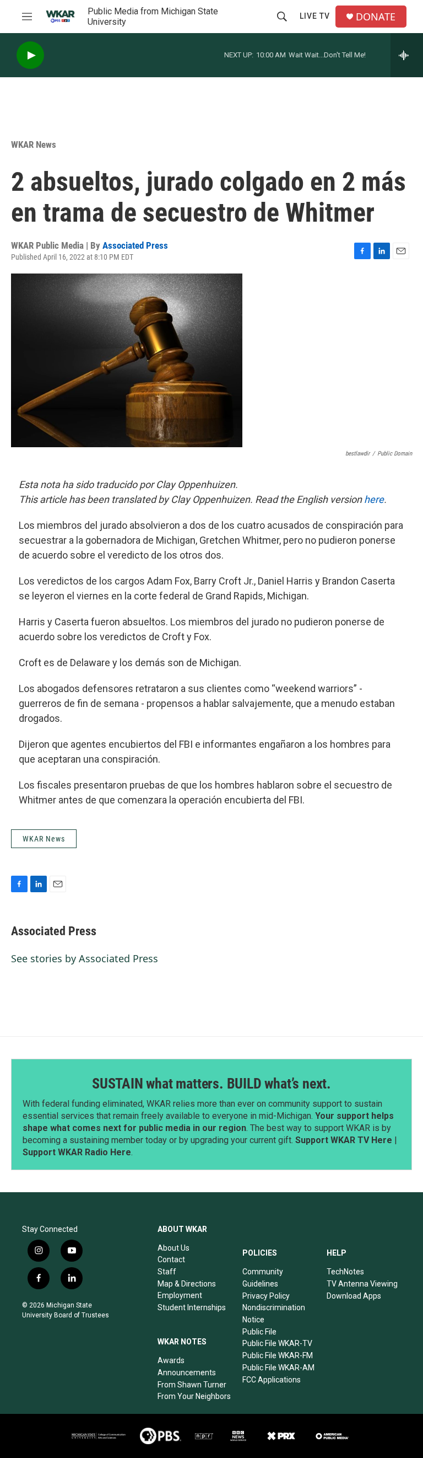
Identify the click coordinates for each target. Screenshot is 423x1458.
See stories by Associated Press (84, 958)
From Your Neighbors (194, 1396)
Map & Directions (187, 1283)
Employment (180, 1295)
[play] (30, 55)
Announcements (187, 1372)
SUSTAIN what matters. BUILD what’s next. (211, 1083)
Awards (171, 1360)
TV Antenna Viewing (362, 1283)
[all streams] (407, 55)
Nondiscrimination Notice (273, 1313)
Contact (171, 1259)
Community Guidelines (262, 1277)
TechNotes (345, 1271)
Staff (167, 1271)
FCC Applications (271, 1379)
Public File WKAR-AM (278, 1367)
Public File (259, 1331)
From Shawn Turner (192, 1384)
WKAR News (33, 144)
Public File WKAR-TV (277, 1343)
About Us (173, 1247)
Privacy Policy (266, 1295)
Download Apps (354, 1295)
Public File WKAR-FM (277, 1355)
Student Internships (192, 1307)
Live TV (315, 16)
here (374, 499)
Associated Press (135, 245)
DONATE (375, 17)
